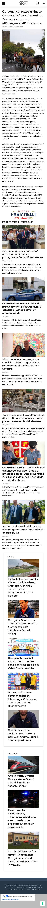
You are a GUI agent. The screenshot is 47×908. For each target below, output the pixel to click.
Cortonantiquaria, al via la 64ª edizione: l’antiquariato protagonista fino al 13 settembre (22, 254)
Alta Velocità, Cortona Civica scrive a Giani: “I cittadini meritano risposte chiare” (21, 780)
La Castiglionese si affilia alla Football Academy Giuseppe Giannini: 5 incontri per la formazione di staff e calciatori (23, 587)
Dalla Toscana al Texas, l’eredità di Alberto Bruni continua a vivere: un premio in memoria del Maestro (23, 418)
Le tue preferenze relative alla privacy (20, 896)
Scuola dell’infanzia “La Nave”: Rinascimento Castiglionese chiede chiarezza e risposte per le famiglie (22, 858)
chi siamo (36, 890)
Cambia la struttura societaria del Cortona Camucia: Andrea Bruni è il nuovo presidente (23, 735)
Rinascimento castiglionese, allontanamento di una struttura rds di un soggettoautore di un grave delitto (22, 819)
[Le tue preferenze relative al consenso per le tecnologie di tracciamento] (42, 903)
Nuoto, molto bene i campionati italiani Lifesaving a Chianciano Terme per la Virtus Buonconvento (22, 699)
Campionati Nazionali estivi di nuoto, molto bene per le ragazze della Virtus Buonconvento (23, 663)
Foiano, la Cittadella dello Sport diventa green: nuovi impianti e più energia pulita (23, 529)
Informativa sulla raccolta (10, 899)
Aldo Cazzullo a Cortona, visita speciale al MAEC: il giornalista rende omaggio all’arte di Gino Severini (20, 364)
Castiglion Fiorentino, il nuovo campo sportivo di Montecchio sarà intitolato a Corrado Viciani (23, 627)
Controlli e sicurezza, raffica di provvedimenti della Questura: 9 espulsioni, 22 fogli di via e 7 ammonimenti (21, 308)
